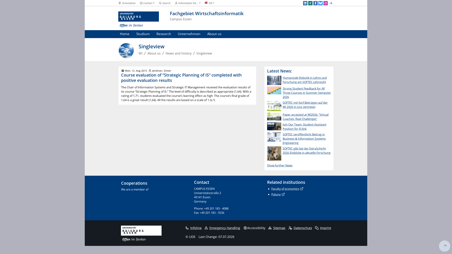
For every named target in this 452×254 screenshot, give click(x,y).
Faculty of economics (285, 189)
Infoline (196, 228)
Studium (143, 33)
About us (214, 33)
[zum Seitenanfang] (444, 246)
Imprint (325, 228)
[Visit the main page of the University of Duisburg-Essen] (138, 19)
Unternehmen (189, 33)
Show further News (280, 165)
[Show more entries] (331, 3)
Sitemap (279, 228)
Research (163, 33)
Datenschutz (303, 228)
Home (124, 33)
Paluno (276, 194)
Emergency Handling (224, 228)
